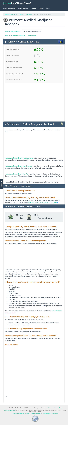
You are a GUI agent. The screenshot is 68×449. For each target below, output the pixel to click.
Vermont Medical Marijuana (32, 31)
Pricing (34, 8)
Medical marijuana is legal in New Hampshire (19, 166)
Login (47, 8)
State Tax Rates (23, 8)
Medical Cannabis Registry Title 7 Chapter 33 (42, 202)
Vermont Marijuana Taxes (12, 31)
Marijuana (29, 14)
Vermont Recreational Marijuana (15, 35)
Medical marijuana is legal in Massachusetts (19, 158)
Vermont (21, 14)
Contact (41, 8)
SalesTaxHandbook (11, 14)
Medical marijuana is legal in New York (17, 174)
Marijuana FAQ (32, 35)
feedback (2, 184)
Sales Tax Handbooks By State (20, 413)
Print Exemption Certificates (50, 413)
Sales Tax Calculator (9, 8)
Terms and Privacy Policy (55, 408)
